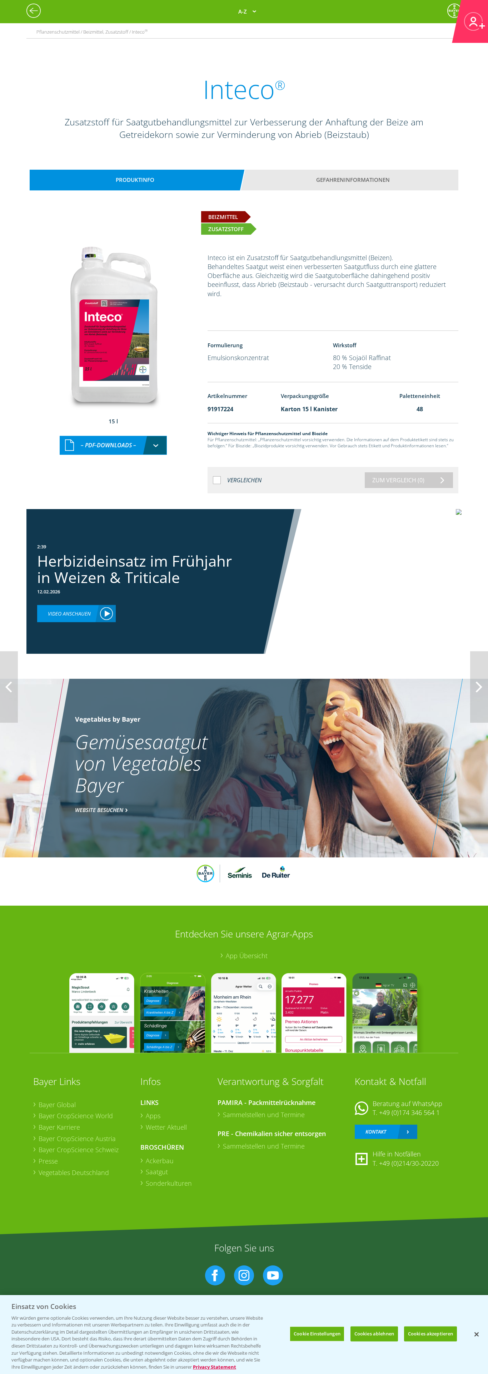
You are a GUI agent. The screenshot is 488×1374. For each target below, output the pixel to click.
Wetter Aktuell (166, 1127)
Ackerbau (160, 1160)
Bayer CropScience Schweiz (79, 1149)
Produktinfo (135, 179)
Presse (48, 1161)
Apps (153, 1115)
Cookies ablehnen (374, 1333)
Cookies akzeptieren (430, 1333)
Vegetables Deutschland (74, 1172)
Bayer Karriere (59, 1127)
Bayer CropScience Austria (77, 1138)
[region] (244, 1334)
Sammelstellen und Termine (264, 1114)
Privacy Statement (214, 1366)
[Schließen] (476, 1334)
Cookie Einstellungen (317, 1333)
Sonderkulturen (169, 1183)
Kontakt (375, 1131)
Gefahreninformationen (353, 179)
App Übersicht (247, 955)
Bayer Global (57, 1104)
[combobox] (113, 445)
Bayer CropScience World (76, 1115)
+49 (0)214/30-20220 (409, 1163)
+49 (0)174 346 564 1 (409, 1112)
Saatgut (157, 1172)
